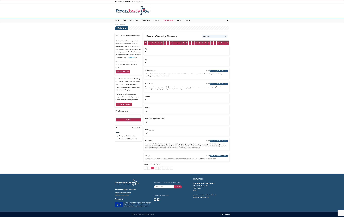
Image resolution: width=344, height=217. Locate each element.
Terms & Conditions (225, 214)
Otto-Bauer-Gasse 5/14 (200, 186)
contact (131, 57)
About (179, 20)
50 (167, 168)
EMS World (133, 20)
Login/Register (139, 1)
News (124, 20)
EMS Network (168, 20)
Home (117, 20)
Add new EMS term (123, 72)
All (145, 43)
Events (155, 20)
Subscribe (178, 186)
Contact (187, 20)
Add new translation (124, 104)
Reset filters (136, 127)
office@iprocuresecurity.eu (201, 197)
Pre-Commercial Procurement (128, 139)
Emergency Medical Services (127, 135)
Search (128, 120)
